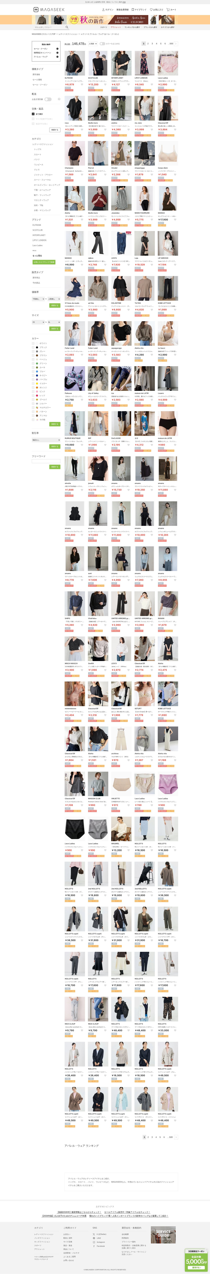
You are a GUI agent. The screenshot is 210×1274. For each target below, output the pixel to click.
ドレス (37, 170)
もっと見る (37, 256)
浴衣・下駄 (38, 205)
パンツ (37, 159)
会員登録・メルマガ (71, 1253)
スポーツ (37, 1245)
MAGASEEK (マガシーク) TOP (43, 34)
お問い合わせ (68, 1260)
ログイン (109, 9)
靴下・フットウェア (42, 195)
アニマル (43, 415)
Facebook (101, 1246)
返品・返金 (67, 1245)
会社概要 (125, 1234)
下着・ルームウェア (42, 190)
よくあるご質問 (69, 1257)
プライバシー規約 (129, 1242)
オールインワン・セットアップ (47, 185)
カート (173, 9)
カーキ (42, 367)
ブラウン (43, 355)
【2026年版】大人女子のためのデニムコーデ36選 (64, 1216)
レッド (42, 395)
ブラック (43, 347)
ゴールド (43, 399)
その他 (42, 420)
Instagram (101, 1242)
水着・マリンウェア (42, 210)
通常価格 (36, 74)
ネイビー (43, 375)
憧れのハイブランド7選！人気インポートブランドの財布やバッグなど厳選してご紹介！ (128, 1216)
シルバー (43, 403)
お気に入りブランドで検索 (44, 262)
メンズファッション (42, 1238)
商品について (68, 1249)
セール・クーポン (40, 85)
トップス (37, 149)
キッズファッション (42, 1242)
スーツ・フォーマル (42, 180)
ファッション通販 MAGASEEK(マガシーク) (49, 10)
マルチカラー (45, 407)
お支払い (66, 1234)
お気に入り (158, 9)
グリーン (43, 363)
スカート (37, 154)
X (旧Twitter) (101, 1234)
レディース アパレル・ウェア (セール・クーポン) (100, 34)
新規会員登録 (123, 9)
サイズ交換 (67, 1242)
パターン (43, 411)
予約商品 (36, 283)
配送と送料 (67, 1238)
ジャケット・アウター (43, 175)
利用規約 (125, 1238)
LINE (99, 1238)
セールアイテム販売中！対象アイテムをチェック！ (127, 1212)
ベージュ (43, 359)
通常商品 (36, 278)
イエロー (43, 383)
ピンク (42, 391)
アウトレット (39, 1249)
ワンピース (38, 165)
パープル (43, 379)
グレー (42, 351)
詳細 (124, 2)
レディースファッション (68, 34)
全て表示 (39, 114)
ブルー (42, 371)
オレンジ (43, 387)
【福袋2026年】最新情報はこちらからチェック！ (79, 1212)
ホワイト (43, 343)
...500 (170, 43)
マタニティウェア (41, 200)
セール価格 (37, 80)
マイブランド (141, 9)
